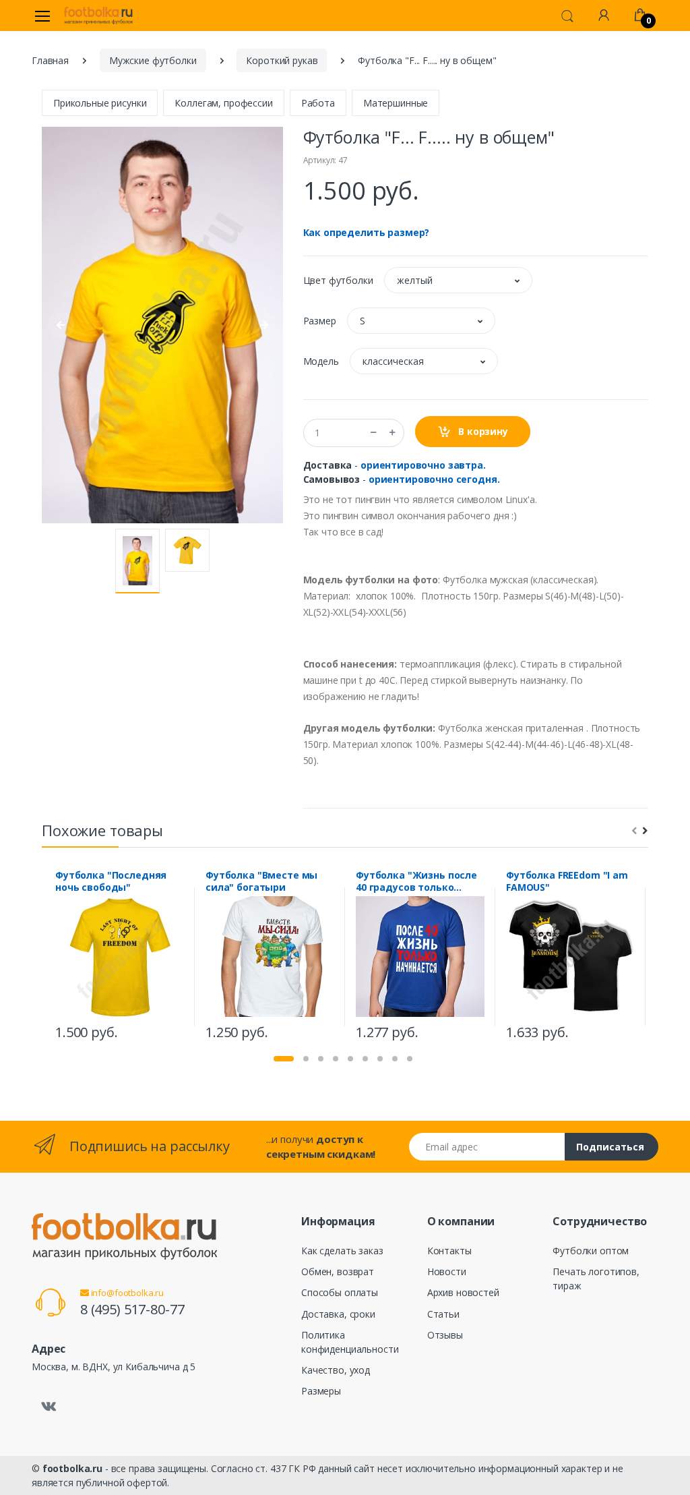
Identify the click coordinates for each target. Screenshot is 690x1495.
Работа (318, 102)
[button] (567, 15)
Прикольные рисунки (99, 102)
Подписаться (610, 1146)
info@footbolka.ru (126, 1293)
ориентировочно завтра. (423, 465)
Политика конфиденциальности (349, 1341)
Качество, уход (335, 1370)
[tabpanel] (119, 957)
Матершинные (395, 102)
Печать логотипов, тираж (596, 1278)
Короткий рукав (281, 60)
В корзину (482, 431)
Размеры (321, 1390)
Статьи (443, 1314)
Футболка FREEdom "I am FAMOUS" (567, 881)
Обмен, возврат (337, 1271)
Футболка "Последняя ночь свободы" (110, 881)
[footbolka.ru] (98, 15)
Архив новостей (463, 1292)
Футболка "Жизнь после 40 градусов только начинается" (416, 881)
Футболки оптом (591, 1250)
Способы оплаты (339, 1292)
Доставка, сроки (338, 1314)
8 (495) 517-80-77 (132, 1309)
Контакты (449, 1250)
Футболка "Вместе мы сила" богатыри (261, 881)
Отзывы (445, 1334)
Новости (446, 1271)
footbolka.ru (72, 1468)
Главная (50, 60)
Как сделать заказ (342, 1250)
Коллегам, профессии (223, 102)
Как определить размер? (366, 232)
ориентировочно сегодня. (434, 479)
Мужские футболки (153, 60)
